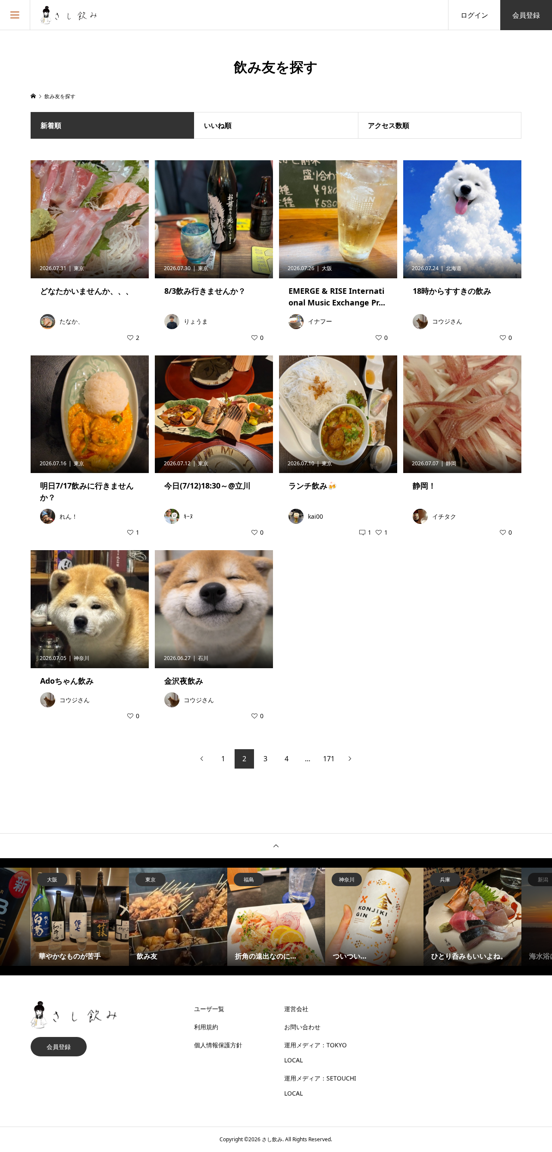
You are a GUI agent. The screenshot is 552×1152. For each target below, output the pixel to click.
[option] (80, 917)
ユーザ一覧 (209, 1009)
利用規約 (206, 1027)
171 (329, 758)
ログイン (474, 15)
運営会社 (296, 1009)
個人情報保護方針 (218, 1045)
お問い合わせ (302, 1027)
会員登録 (526, 15)
